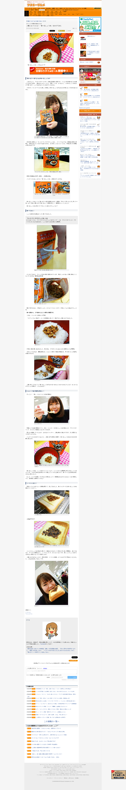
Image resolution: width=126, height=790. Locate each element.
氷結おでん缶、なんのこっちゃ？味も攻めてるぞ (43, 741)
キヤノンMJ (35, 15)
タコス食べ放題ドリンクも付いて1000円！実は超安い (44, 744)
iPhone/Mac (48, 8)
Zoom (73, 14)
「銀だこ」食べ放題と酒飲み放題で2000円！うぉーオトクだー (46, 754)
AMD (35, 12)
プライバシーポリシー (58, 778)
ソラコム (47, 14)
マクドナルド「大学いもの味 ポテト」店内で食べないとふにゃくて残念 (49, 734)
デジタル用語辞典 (61, 773)
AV (64, 8)
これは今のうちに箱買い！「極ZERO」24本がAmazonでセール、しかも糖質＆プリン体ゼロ (90, 150)
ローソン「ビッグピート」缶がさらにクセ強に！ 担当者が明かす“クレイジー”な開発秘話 (56, 703)
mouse (35, 11)
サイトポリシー (50, 778)
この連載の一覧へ (51, 721)
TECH (39, 8)
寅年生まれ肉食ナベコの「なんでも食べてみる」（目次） (45, 757)
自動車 (53, 8)
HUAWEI (52, 12)
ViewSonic (56, 12)
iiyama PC (59, 766)
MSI (52, 11)
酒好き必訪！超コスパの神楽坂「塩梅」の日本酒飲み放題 (42, 648)
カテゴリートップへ (73, 660)
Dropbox (52, 14)
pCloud (52, 15)
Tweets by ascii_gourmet (84, 107)
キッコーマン (29, 613)
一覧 (56, 30)
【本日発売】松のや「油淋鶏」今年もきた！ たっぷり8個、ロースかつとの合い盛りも (89, 135)
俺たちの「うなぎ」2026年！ (87, 62)
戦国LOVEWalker (86, 774)
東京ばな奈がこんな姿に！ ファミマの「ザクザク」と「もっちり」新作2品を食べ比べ (55, 701)
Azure (44, 14)
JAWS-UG (48, 767)
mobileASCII (67, 773)
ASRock (47, 12)
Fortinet (64, 14)
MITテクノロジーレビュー (74, 773)
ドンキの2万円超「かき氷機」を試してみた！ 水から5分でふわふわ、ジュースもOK (55, 691)
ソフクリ (81, 14)
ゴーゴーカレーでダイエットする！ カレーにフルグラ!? (45, 738)
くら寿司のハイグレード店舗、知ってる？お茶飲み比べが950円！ (51, 717)
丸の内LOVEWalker (79, 774)
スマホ (70, 8)
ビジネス (34, 8)
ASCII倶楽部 (98, 8)
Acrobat (35, 14)
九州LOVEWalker (72, 774)
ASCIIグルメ (36, 5)
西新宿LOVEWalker (59, 774)
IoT (31, 8)
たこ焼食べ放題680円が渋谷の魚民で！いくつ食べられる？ (45, 747)
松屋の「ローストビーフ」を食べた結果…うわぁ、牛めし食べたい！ (51, 714)
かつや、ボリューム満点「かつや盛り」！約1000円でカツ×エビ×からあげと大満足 (90, 169)
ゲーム (79, 8)
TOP (40, 764)
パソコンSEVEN (48, 11)
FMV (31, 11)
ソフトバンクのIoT (77, 14)
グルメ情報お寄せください (87, 110)
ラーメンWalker (39, 774)
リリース (28, 612)
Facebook (43, 644)
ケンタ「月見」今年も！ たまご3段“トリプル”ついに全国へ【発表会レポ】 (53, 698)
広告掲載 (76, 778)
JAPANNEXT (39, 15)
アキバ (67, 8)
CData (56, 14)
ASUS (56, 11)
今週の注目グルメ (91, 36)
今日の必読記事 (50, 773)
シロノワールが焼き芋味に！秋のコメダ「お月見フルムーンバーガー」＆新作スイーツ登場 (90, 120)
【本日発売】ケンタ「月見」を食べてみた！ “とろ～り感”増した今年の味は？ (53, 688)
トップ (26, 8)
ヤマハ (69, 14)
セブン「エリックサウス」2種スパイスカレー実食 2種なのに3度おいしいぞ (53, 709)
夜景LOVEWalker (66, 774)
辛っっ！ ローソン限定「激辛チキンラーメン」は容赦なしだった (51, 712)
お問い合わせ (71, 778)
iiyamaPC (39, 11)
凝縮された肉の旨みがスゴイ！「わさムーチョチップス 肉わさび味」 (48, 731)
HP (60, 11)
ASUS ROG (39, 12)
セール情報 (84, 8)
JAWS (31, 14)
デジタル (43, 8)
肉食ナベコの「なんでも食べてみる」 (35, 21)
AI (29, 8)
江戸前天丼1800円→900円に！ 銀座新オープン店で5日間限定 (93, 53)
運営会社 (65, 778)
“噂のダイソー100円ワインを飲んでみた (37, 652)
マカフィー (31, 15)
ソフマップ (43, 15)
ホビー (57, 8)
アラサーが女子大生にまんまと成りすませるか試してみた (59, 650)
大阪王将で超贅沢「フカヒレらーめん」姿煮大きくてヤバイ (46, 728)
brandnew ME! (47, 15)
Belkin (60, 12)
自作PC (61, 8)
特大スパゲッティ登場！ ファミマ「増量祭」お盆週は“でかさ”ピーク (51, 706)
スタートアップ (74, 8)
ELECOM (30, 12)
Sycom (43, 11)
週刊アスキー (55, 773)
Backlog (60, 14)
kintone (39, 14)
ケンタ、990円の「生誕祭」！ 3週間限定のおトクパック (93, 45)
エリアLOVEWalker (46, 774)
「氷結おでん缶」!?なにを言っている (40, 750)
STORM (80, 766)
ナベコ (75, 28)
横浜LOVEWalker (52, 774)
